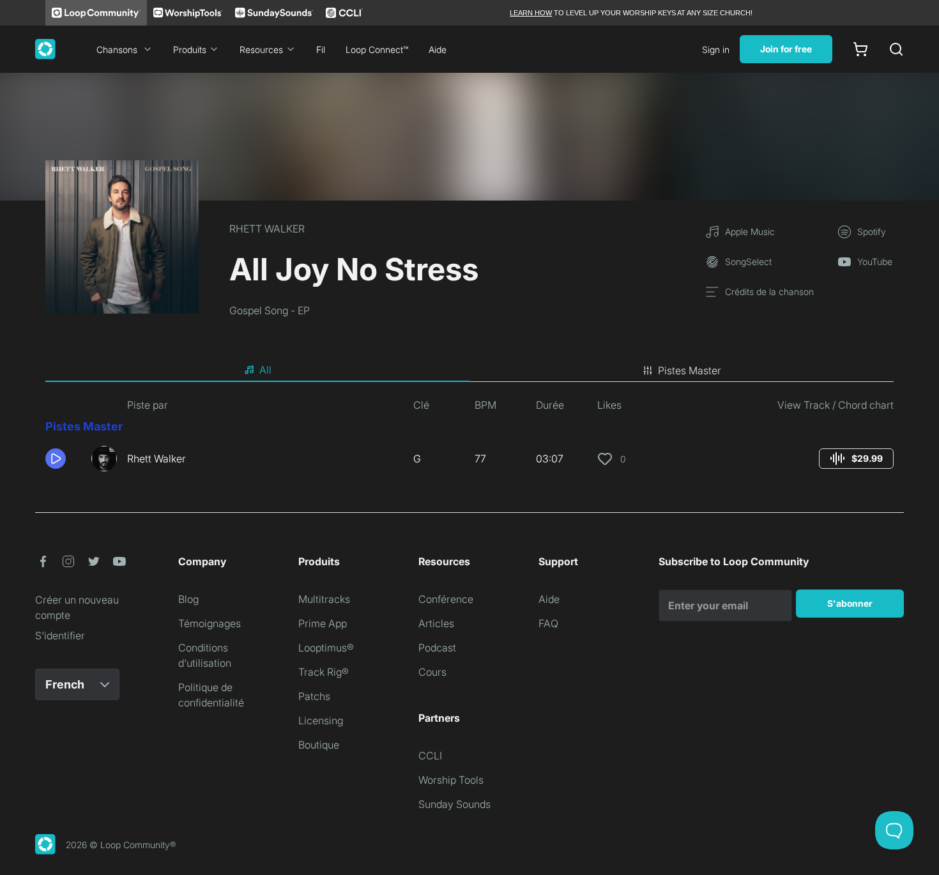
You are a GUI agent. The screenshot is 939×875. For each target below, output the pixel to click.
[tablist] (469, 370)
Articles (436, 623)
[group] (856, 458)
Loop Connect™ (377, 49)
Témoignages (209, 623)
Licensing (320, 720)
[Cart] (860, 49)
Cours (432, 672)
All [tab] (265, 369)
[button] (63, 458)
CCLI (430, 755)
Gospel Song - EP (269, 310)
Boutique (318, 744)
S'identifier (60, 635)
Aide (438, 49)
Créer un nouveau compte (77, 607)
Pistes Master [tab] (689, 370)
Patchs (314, 696)
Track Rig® (323, 672)
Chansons (116, 49)
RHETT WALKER (267, 228)
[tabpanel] (469, 439)
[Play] (55, 458)
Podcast (437, 647)
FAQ (548, 623)
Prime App (322, 623)
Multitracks (324, 599)
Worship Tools (451, 779)
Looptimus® (326, 647)
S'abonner (850, 603)
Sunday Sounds (454, 804)
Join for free (786, 48)
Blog (188, 599)
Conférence (445, 599)
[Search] (896, 49)
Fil (320, 49)
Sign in (715, 49)
